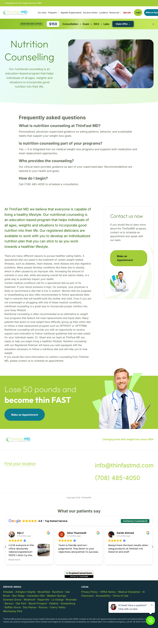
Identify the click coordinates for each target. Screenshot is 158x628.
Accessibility (103, 595)
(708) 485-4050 (117, 477)
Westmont (29, 599)
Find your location (20, 463)
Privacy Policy (89, 591)
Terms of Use (120, 595)
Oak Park (21, 603)
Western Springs (56, 595)
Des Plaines (29, 607)
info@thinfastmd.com (124, 465)
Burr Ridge (18, 595)
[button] (152, 546)
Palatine (53, 603)
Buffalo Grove (13, 607)
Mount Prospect (38, 603)
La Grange (58, 599)
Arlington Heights (25, 591)
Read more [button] (14, 559)
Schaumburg (68, 603)
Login (138, 12)
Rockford (57, 591)
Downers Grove (12, 599)
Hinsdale (8, 591)
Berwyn (9, 603)
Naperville (43, 599)
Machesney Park (12, 611)
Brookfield (44, 591)
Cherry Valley (57, 607)
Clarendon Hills (36, 595)
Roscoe (43, 607)
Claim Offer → (123, 24)
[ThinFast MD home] (15, 12)
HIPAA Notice (108, 591)
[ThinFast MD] (17, 439)
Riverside (71, 599)
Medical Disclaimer (129, 591)
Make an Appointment (125, 258)
